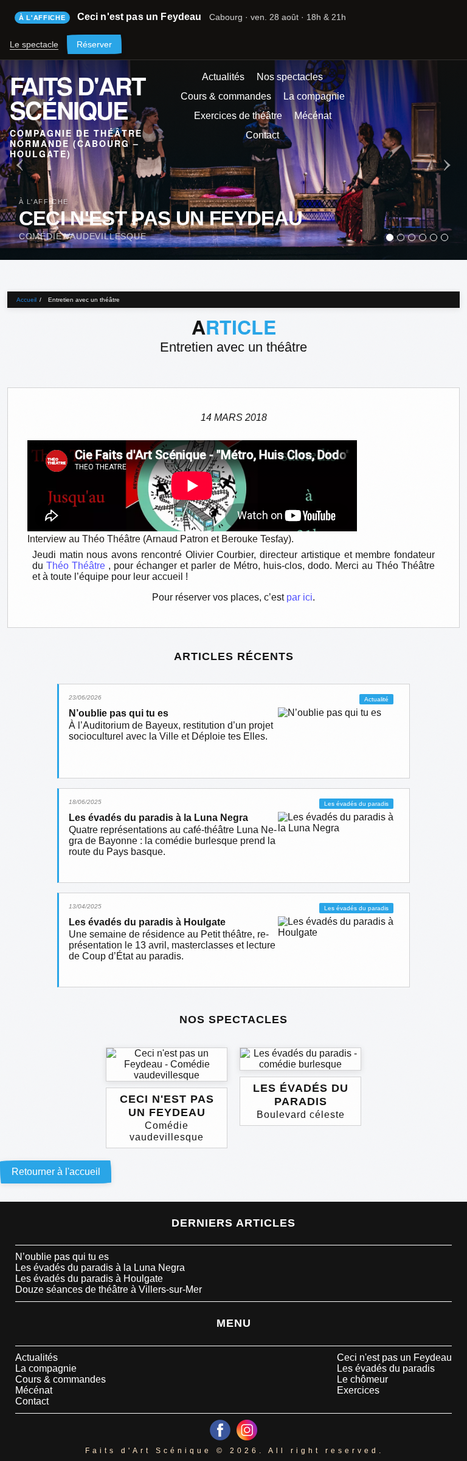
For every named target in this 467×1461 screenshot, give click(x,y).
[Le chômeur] (433, 237)
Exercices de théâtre (238, 116)
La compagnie (314, 96)
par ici (299, 597)
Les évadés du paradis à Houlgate (89, 1278)
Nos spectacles (290, 77)
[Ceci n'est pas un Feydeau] (389, 237)
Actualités (223, 77)
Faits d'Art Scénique (77, 95)
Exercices (358, 1390)
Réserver (94, 44)
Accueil (26, 299)
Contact (262, 135)
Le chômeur (362, 1379)
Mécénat (312, 116)
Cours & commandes (226, 96)
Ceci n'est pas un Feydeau (394, 1357)
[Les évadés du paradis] (411, 237)
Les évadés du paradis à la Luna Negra (100, 1267)
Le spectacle (34, 44)
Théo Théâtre (77, 565)
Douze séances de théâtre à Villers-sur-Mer (108, 1289)
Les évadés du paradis (386, 1368)
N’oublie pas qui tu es (62, 1257)
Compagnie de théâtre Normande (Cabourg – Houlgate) (76, 142)
